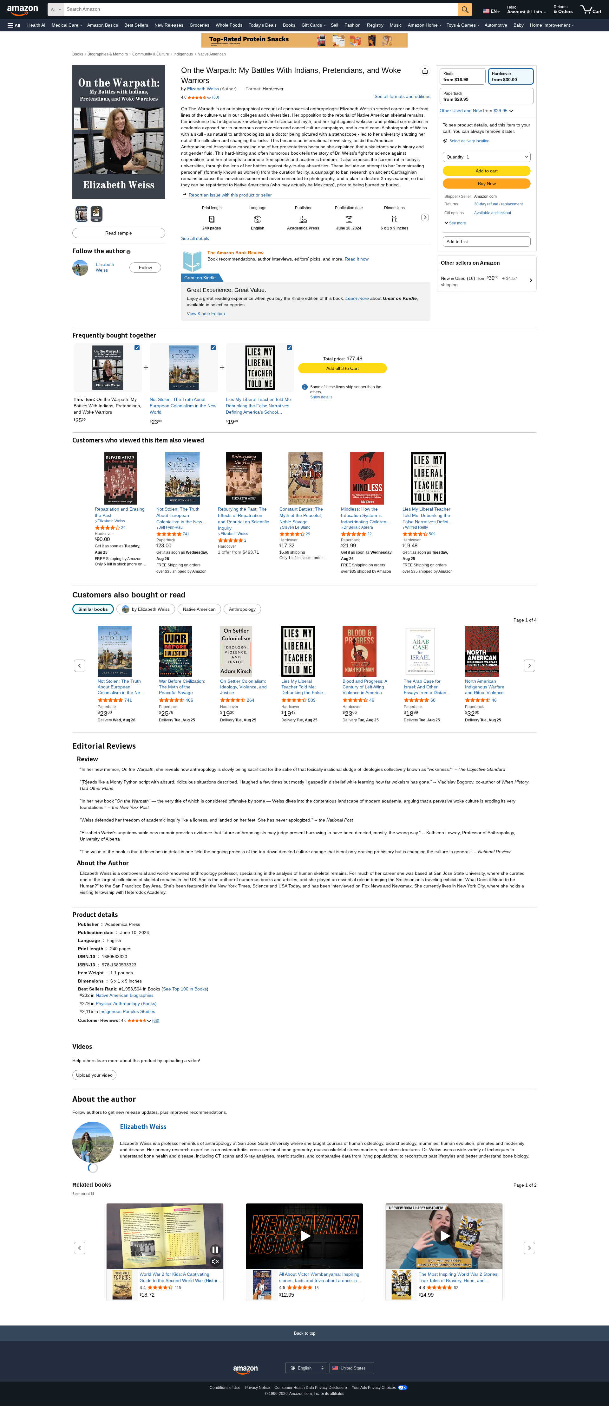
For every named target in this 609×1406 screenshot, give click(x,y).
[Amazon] (23, 9)
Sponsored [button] (81, 1193)
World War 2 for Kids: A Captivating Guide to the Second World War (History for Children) (180, 1278)
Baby (519, 25)
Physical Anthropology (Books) (126, 1003)
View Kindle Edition (206, 313)
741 (128, 700)
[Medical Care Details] (81, 25)
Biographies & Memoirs (108, 54)
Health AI (36, 25)
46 (371, 700)
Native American (212, 54)
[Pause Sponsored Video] (215, 1250)
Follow (145, 267)
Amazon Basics (102, 25)
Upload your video (94, 1075)
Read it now (357, 258)
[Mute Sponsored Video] (215, 1262)
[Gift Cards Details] (325, 25)
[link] (184, 367)
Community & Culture (150, 54)
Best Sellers (136, 25)
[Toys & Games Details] (478, 25)
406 (189, 700)
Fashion (352, 25)
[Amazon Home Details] (440, 25)
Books (289, 25)
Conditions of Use (225, 1387)
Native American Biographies (125, 995)
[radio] (462, 76)
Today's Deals (263, 25)
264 (250, 700)
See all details (195, 238)
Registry (375, 25)
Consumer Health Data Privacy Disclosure (310, 1387)
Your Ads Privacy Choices (374, 1387)
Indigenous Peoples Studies (127, 1011)
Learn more (357, 298)
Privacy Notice (257, 1387)
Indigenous (183, 54)
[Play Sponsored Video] (304, 1236)
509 (312, 700)
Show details (321, 397)
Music (396, 25)
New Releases (168, 25)
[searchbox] (261, 9)
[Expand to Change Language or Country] (498, 12)
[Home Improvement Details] (573, 25)
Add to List (457, 241)
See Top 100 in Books (185, 988)
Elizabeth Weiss (203, 88)
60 (432, 700)
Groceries (199, 25)
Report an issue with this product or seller (230, 194)
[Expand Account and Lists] (545, 12)
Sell (334, 25)
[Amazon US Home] (245, 1370)
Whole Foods (229, 25)
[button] (14, 25)
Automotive (496, 25)
